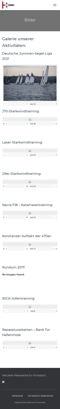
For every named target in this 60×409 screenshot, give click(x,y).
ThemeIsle (40, 402)
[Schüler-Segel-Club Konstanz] (9, 5)
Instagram (7, 395)
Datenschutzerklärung (40, 396)
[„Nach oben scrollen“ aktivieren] (54, 403)
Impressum (17, 396)
